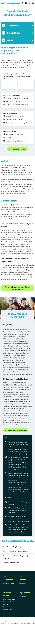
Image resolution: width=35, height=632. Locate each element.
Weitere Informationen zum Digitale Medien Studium (17, 288)
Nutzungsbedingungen (26, 623)
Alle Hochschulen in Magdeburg (16, 430)
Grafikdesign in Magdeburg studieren (15, 547)
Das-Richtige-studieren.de (9, 599)
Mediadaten (22, 583)
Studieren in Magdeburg (11, 563)
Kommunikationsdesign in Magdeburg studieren (15, 557)
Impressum (3, 623)
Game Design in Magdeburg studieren (15, 551)
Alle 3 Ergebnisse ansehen (17, 149)
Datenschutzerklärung (13, 623)
